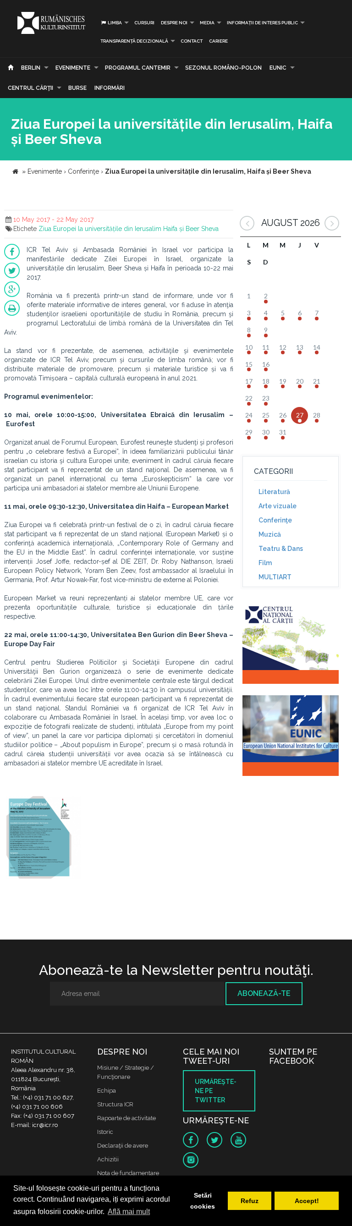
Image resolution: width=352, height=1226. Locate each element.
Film (265, 562)
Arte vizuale (277, 506)
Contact (192, 41)
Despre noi (174, 22)
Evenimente (72, 68)
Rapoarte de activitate (126, 1118)
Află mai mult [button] (129, 1211)
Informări (109, 88)
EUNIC (278, 68)
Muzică (269, 534)
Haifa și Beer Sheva (191, 228)
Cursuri (144, 22)
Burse (77, 88)
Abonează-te (264, 993)
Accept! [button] (307, 1200)
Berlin (30, 68)
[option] (43, 838)
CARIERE (218, 41)
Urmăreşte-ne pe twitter (215, 1091)
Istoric (105, 1131)
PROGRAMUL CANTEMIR (137, 68)
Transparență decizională (134, 41)
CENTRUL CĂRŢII (30, 88)
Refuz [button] (249, 1200)
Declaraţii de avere (122, 1145)
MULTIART (275, 577)
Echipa (106, 1090)
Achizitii (108, 1159)
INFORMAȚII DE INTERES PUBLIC (262, 22)
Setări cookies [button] (202, 1201)
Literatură (274, 491)
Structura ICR (115, 1104)
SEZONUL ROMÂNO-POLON (223, 68)
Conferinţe (275, 520)
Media (207, 22)
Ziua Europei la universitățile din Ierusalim (99, 228)
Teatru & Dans (280, 548)
